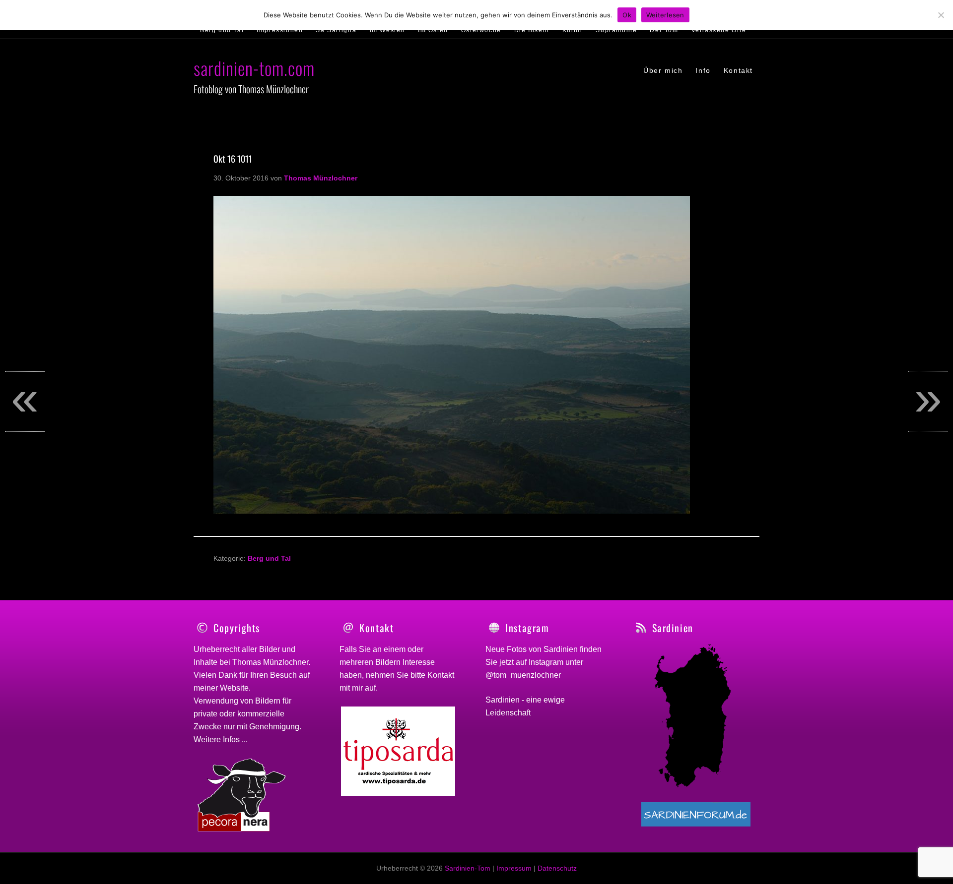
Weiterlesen (665, 15)
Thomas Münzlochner (270, 662)
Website (234, 688)
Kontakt (440, 675)
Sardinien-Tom (467, 868)
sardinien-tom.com (254, 68)
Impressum (514, 868)
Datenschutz (557, 868)
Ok (626, 15)
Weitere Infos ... (221, 739)
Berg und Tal (269, 558)
